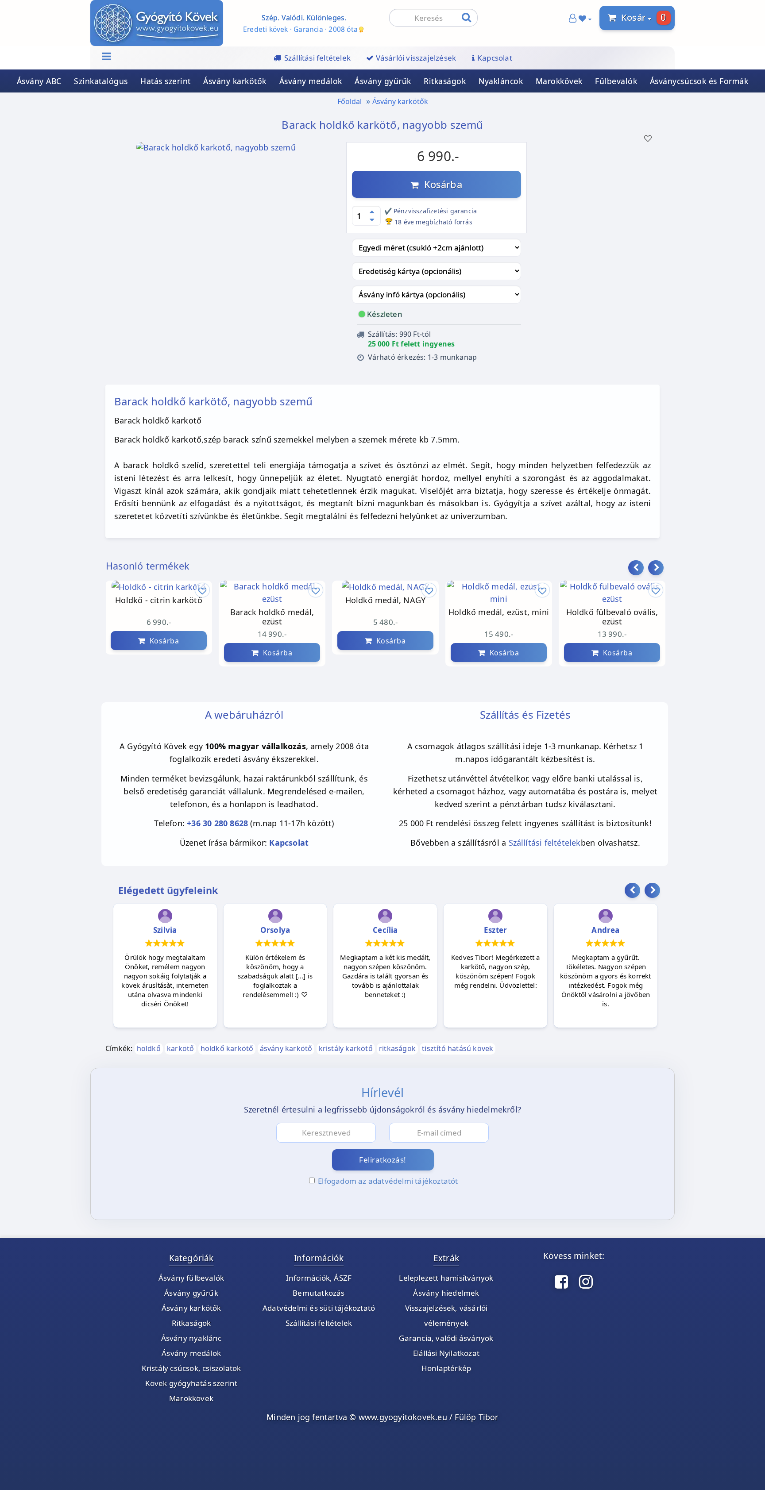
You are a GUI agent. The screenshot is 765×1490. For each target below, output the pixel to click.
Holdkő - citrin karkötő (158, 600)
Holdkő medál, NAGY (385, 600)
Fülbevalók (616, 81)
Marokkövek (559, 81)
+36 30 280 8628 (217, 823)
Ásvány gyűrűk (383, 81)
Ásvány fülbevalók (191, 1278)
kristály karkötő (346, 1048)
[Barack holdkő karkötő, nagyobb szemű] (216, 150)
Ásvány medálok (310, 81)
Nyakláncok (501, 81)
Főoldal (349, 101)
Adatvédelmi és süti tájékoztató (319, 1308)
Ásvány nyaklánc (191, 1338)
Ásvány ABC (39, 81)
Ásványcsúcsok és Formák (699, 81)
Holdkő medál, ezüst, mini (498, 612)
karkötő (180, 1048)
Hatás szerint (165, 81)
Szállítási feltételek (545, 842)
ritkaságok (397, 1048)
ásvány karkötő (286, 1048)
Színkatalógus (101, 81)
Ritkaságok (445, 81)
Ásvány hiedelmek (446, 1293)
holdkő (149, 1048)
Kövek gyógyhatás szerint (191, 1383)
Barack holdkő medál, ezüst (272, 617)
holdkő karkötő (227, 1048)
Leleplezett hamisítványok (446, 1278)
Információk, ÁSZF (319, 1278)
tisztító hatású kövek (457, 1048)
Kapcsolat (289, 842)
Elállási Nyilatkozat (446, 1353)
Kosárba (440, 184)
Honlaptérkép (446, 1368)
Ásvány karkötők (235, 81)
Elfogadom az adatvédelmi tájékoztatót (388, 1181)
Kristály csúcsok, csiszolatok (191, 1368)
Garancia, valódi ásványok (446, 1338)
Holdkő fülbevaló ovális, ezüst (612, 617)
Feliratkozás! (382, 1160)
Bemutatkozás (318, 1293)
